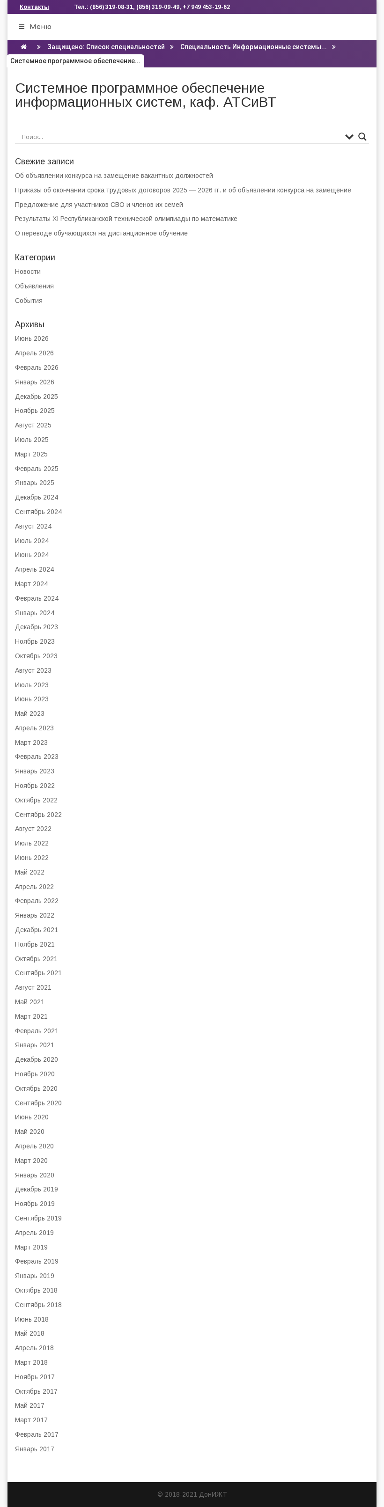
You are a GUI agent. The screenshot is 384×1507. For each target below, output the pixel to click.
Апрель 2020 (34, 1146)
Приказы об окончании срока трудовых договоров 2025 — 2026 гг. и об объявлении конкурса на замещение (183, 190)
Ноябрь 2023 (35, 641)
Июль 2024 (32, 540)
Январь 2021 (34, 1045)
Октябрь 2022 (36, 800)
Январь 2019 (34, 1275)
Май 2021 (29, 1002)
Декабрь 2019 (36, 1189)
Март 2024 (31, 584)
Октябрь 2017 (36, 1391)
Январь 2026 (34, 382)
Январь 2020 (34, 1175)
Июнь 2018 (32, 1319)
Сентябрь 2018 (38, 1305)
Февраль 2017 (37, 1434)
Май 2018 (29, 1333)
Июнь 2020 (32, 1117)
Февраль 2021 (37, 1031)
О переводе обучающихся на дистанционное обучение (101, 233)
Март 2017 (31, 1420)
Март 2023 (31, 742)
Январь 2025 (34, 482)
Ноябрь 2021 (35, 944)
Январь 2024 (34, 613)
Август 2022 (33, 828)
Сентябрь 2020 (38, 1103)
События (29, 300)
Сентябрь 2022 (38, 814)
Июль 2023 (32, 685)
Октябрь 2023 (36, 656)
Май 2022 (29, 872)
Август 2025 (33, 425)
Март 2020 (31, 1160)
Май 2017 (29, 1405)
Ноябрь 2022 (35, 785)
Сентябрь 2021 (38, 973)
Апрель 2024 (34, 569)
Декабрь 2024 (36, 497)
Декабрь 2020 (36, 1059)
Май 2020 (29, 1131)
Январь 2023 (34, 771)
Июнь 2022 (32, 857)
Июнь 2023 (32, 699)
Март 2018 (31, 1362)
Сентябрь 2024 (38, 511)
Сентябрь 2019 (38, 1218)
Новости (28, 271)
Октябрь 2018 (36, 1290)
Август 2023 (33, 670)
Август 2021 (33, 987)
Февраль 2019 (37, 1261)
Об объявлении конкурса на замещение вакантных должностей (114, 175)
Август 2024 (33, 526)
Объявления (34, 286)
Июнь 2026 (32, 338)
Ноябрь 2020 (35, 1074)
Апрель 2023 (34, 728)
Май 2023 (29, 713)
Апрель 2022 (34, 886)
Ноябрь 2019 (35, 1203)
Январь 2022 (34, 915)
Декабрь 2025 (36, 396)
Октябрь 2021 (36, 959)
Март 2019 (31, 1247)
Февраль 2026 (37, 367)
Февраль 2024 (37, 598)
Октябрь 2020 (36, 1088)
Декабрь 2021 (36, 930)
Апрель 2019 (34, 1232)
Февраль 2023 (37, 756)
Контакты (34, 7)
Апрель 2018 (34, 1348)
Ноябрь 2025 (35, 410)
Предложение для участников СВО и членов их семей (99, 204)
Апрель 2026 (34, 353)
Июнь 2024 (32, 555)
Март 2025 (31, 454)
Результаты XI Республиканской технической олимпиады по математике (126, 218)
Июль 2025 (32, 439)
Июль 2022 (32, 843)
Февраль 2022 (37, 900)
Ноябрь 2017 (35, 1377)
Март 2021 (31, 1016)
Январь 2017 (34, 1449)
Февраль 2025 (37, 468)
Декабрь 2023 (36, 627)
